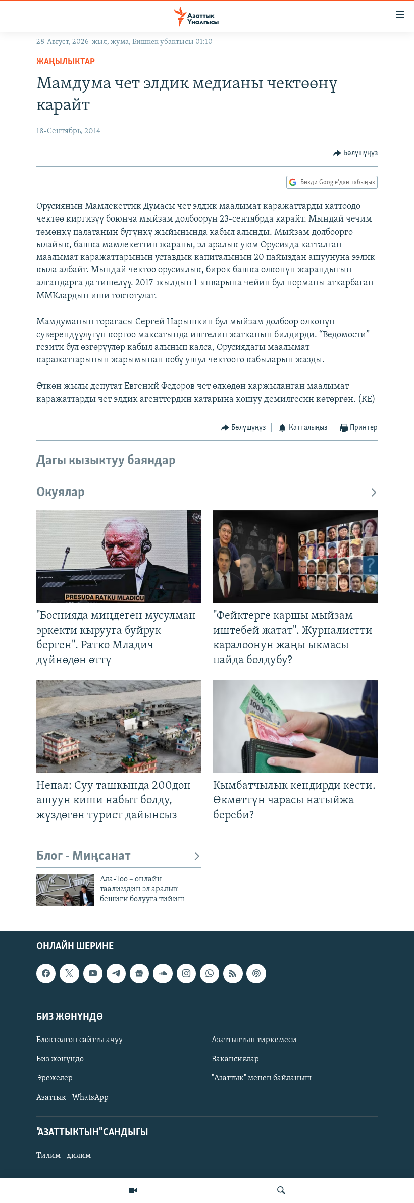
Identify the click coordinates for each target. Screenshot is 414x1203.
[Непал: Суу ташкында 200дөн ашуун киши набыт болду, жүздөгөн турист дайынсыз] (118, 726)
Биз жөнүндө (60, 1059)
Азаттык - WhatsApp (72, 1097)
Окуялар (60, 493)
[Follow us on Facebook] (46, 973)
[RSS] (232, 973)
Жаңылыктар (65, 62)
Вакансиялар (235, 1059)
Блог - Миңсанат (83, 856)
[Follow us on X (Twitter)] (69, 973)
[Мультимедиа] (133, 1190)
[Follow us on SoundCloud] (162, 973)
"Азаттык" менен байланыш (262, 1078)
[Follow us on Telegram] (116, 973)
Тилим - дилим (63, 1156)
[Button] (355, 153)
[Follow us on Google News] (139, 973)
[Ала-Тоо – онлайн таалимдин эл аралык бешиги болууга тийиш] (65, 890)
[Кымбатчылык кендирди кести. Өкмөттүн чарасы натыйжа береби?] (295, 726)
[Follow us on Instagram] (186, 973)
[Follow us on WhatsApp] (209, 973)
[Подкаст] (256, 973)
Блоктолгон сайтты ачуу (79, 1040)
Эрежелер (54, 1078)
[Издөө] (281, 1190)
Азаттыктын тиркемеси (254, 1040)
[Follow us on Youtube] (92, 973)
